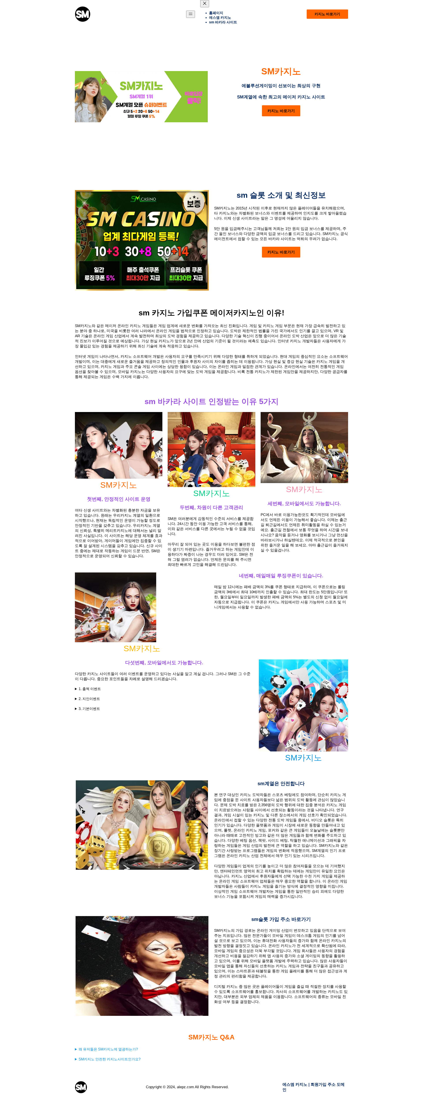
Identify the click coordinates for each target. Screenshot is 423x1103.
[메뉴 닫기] (204, 3)
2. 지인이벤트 (89, 699)
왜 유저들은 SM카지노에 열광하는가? (108, 1049)
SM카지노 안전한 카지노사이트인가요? (110, 1059)
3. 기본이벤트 (89, 709)
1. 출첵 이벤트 (90, 689)
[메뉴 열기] (190, 14)
